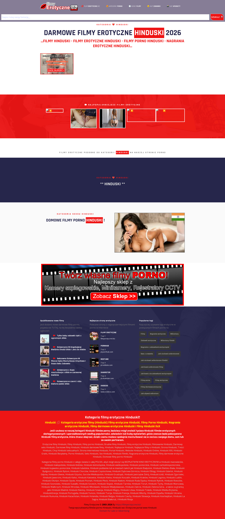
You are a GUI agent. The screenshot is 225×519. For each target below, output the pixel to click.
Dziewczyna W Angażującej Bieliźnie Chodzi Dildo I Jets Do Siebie (68, 348)
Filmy (143, 334)
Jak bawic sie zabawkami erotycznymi (156, 374)
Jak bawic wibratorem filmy (152, 367)
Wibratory (174, 334)
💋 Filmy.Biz (90, 6)
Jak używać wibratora (149, 393)
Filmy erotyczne (161, 380)
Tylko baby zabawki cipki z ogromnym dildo (66, 337)
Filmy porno (145, 380)
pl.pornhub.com (107, 352)
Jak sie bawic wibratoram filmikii (154, 360)
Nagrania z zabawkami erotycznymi (155, 347)
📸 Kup (173, 6)
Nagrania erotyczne (157, 334)
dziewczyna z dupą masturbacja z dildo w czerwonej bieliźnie (66, 372)
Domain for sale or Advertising (114, 510)
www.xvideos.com (108, 392)
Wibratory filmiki (167, 340)
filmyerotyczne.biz (108, 338)
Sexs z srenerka (147, 354)
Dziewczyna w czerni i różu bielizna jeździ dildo (66, 382)
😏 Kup (154, 6)
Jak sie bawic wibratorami (168, 354)
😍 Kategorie (114, 6)
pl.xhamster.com (107, 378)
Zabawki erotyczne (148, 340)
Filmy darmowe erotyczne (151, 387)
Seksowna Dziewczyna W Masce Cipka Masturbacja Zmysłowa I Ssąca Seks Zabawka (68, 361)
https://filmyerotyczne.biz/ (128, 504)
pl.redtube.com (107, 365)
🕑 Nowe (135, 6)
